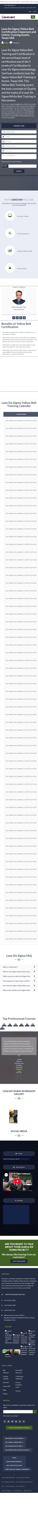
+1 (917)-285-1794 (31, 7)
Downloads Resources (19, 1371)
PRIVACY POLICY (27, 1490)
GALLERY (6, 1382)
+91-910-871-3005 (19, 7)
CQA (14, 1458)
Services (18, 1391)
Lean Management (14, 1461)
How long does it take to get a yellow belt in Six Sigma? (20, 981)
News (35, 11)
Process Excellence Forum (19, 1385)
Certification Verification (19, 1378)
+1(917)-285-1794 (9, 1310)
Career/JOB (6, 1386)
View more (8, 1356)
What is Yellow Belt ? (10, 967)
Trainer (6, 43)
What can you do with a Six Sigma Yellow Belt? (19, 976)
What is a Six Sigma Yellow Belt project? (17, 972)
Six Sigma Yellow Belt (14, 1438)
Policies (5, 1394)
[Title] (33, 17)
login (29, 11)
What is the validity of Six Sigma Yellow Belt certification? (20, 990)
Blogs (4, 1390)
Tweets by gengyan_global (11, 1159)
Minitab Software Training (17, 1469)
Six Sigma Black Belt (14, 1446)
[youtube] (24, 317)
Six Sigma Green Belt (14, 1442)
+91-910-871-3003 (9, 7)
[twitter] (20, 317)
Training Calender (5, 1378)
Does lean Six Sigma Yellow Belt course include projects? (20, 985)
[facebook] (13, 317)
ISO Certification (14, 1465)
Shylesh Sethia (19, 307)
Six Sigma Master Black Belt (17, 1450)
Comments (16, 43)
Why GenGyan (6, 1371)
